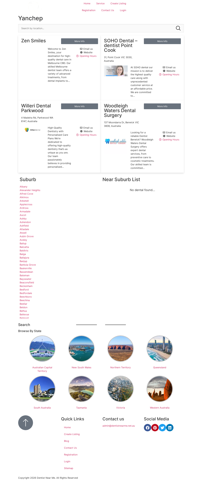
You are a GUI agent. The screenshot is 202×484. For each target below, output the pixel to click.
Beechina (25, 300)
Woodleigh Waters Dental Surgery (120, 110)
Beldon (23, 307)
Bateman (24, 275)
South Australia (42, 407)
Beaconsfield (27, 282)
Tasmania (81, 407)
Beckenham (26, 286)
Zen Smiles (33, 41)
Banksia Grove (28, 264)
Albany (23, 186)
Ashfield (24, 225)
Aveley (23, 239)
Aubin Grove (27, 236)
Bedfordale (26, 293)
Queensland (159, 367)
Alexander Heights (30, 190)
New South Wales (81, 367)
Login (123, 10)
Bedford (24, 289)
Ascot (23, 215)
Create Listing (118, 3)
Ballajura (24, 257)
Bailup (23, 243)
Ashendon (25, 222)
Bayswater (25, 278)
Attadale (24, 229)
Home (87, 3)
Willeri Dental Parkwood (36, 108)
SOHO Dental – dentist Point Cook (120, 45)
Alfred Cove (26, 193)
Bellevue (24, 314)
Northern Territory (120, 367)
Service (100, 3)
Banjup (23, 261)
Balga (23, 254)
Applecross (26, 204)
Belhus (23, 310)
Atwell (23, 232)
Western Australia (159, 407)
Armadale (25, 211)
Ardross (24, 207)
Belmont (24, 318)
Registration (88, 10)
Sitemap (68, 468)
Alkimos (24, 197)
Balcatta (24, 246)
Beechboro (26, 296)
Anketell (24, 200)
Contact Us (107, 10)
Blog (66, 440)
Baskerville (26, 268)
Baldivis (24, 250)
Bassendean (26, 271)
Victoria (120, 407)
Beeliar (23, 303)
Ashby (23, 218)
